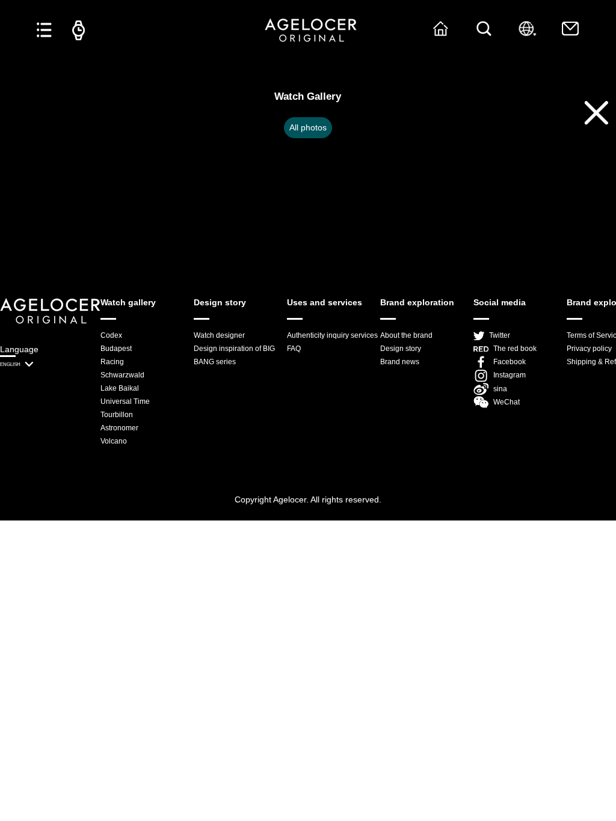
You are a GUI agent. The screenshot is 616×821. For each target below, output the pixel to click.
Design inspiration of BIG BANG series (234, 355)
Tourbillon (116, 414)
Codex (111, 335)
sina (500, 389)
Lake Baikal (119, 388)
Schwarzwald (122, 375)
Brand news (399, 362)
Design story (400, 348)
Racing (112, 362)
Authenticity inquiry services (332, 335)
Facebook (509, 362)
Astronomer (119, 428)
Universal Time (125, 401)
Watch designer (219, 335)
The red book (515, 348)
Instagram (509, 375)
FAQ (294, 348)
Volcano (113, 441)
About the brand (406, 335)
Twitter (499, 335)
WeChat (506, 402)
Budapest (116, 348)
